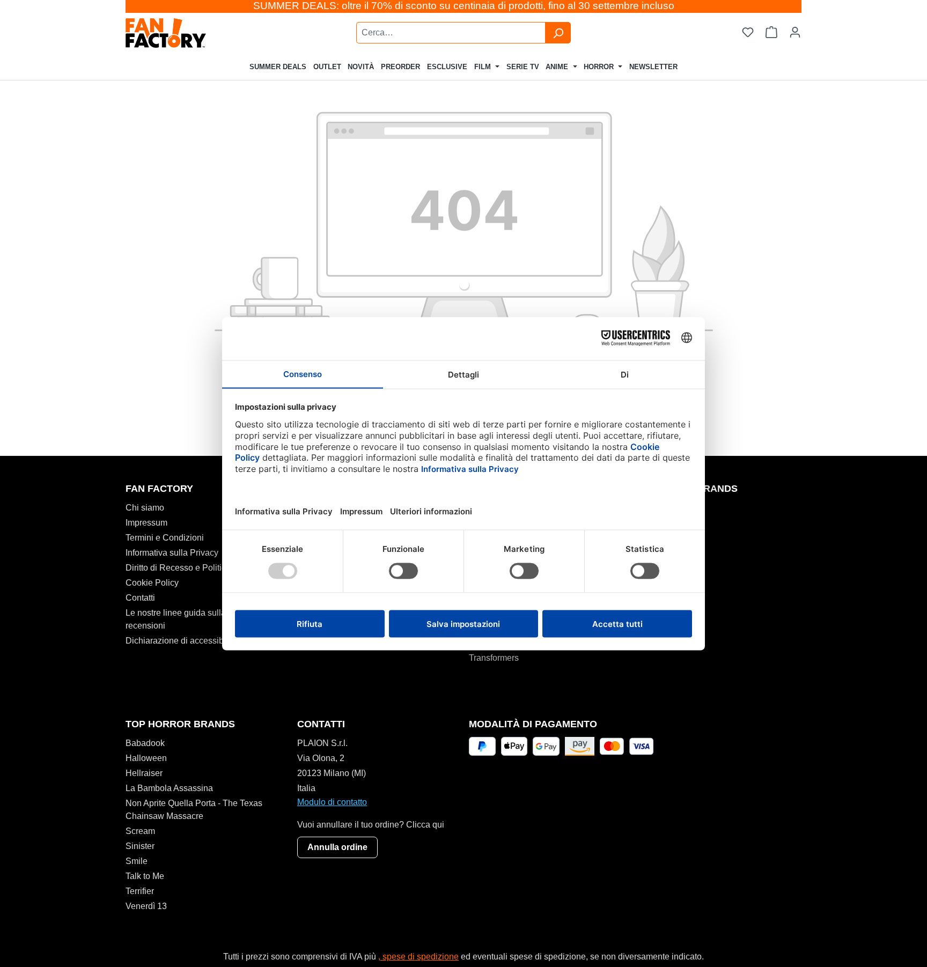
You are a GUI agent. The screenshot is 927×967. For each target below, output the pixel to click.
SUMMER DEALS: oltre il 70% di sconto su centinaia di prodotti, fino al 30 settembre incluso (463, 5)
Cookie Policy (152, 582)
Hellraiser (144, 773)
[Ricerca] (558, 32)
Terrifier (140, 891)
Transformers (494, 657)
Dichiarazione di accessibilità (181, 640)
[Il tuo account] (795, 32)
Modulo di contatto (332, 802)
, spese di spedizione (418, 956)
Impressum (146, 522)
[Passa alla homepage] (193, 33)
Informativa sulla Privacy (172, 552)
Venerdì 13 (146, 906)
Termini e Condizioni (165, 537)
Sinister (140, 846)
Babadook (145, 743)
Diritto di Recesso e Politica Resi (188, 567)
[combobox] (451, 32)
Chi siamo (145, 507)
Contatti (140, 597)
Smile (137, 861)
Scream (140, 831)
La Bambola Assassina (169, 788)
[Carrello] (771, 32)
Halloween (146, 758)
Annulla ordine (337, 847)
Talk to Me (145, 876)
